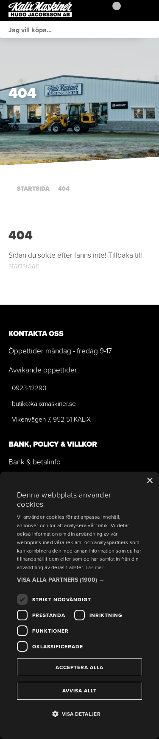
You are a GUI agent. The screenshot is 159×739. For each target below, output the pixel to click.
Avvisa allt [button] (79, 691)
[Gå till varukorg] (113, 10)
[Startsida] (50, 10)
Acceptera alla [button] (79, 667)
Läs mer (95, 567)
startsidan (23, 265)
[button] (79, 579)
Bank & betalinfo (34, 461)
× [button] (149, 481)
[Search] (150, 29)
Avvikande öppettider (42, 369)
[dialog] (79, 605)
